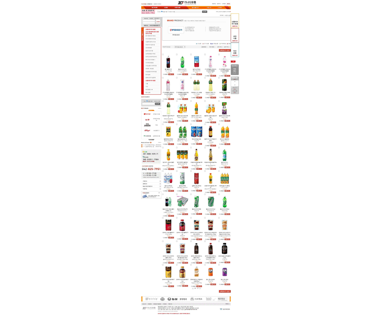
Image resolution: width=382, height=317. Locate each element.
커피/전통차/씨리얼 (151, 38)
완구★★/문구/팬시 (151, 36)
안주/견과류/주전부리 (151, 56)
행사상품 (148, 92)
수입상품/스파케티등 (151, 65)
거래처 (151, 18)
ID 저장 (157, 18)
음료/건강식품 (149, 50)
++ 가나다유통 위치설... (149, 145)
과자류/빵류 (149, 47)
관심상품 (234, 91)
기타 (147, 86)
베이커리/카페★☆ (150, 59)
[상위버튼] (151, 111)
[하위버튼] (151, 139)
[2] (197, 288)
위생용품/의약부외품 (151, 71)
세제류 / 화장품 (150, 68)
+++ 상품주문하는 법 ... (149, 146)
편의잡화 (148, 74)
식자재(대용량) (149, 62)
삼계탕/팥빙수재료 (150, 53)
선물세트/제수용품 (150, 29)
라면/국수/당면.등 (150, 44)
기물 (147, 83)
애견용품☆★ (149, 89)
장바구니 (234, 87)
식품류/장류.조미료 (151, 41)
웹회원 (146, 18)
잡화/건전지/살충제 (151, 77)
